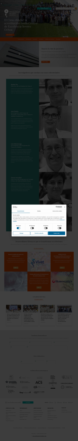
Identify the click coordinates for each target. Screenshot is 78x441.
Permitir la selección (39, 233)
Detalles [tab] (39, 211)
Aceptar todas (57, 233)
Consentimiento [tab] (20, 211)
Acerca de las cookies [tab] (57, 211)
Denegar (21, 233)
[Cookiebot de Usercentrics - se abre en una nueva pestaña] (56, 207)
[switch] (32, 228)
